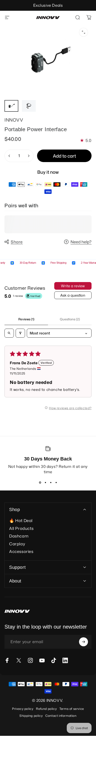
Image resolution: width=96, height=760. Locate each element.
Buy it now (48, 172)
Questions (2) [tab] (70, 319)
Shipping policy (31, 715)
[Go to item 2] (29, 105)
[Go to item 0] (11, 105)
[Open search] (9, 333)
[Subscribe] (83, 641)
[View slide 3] (50, 482)
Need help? (81, 241)
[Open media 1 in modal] (83, 32)
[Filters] (20, 333)
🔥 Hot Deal (21, 520)
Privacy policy (22, 708)
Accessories (21, 551)
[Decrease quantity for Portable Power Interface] (9, 156)
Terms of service (71, 708)
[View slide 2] (45, 482)
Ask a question (72, 295)
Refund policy (46, 708)
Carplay (17, 543)
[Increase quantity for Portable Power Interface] (28, 156)
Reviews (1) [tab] (26, 319)
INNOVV (13, 120)
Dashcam (18, 536)
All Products (21, 528)
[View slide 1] (40, 482)
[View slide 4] (56, 482)
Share (17, 242)
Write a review (73, 285)
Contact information (60, 715)
